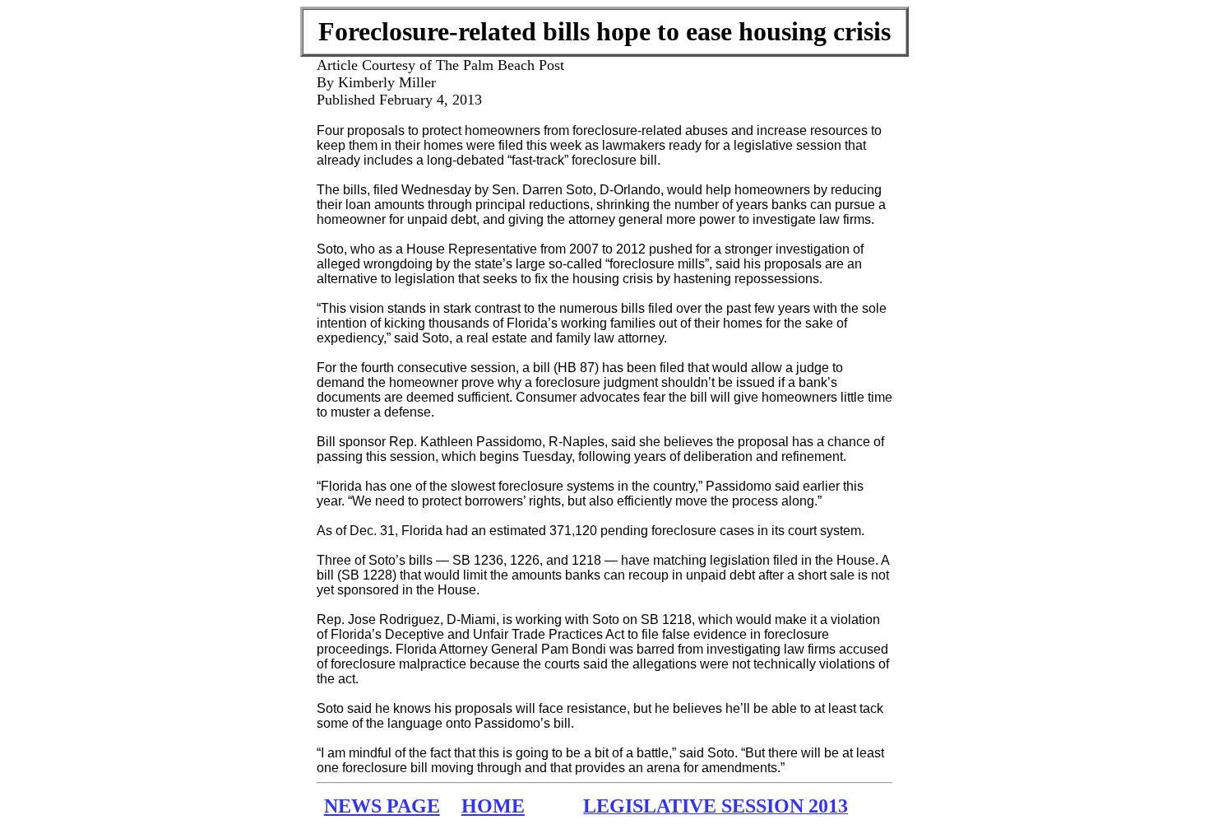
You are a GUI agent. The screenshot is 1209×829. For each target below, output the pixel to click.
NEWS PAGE (382, 806)
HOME (493, 806)
